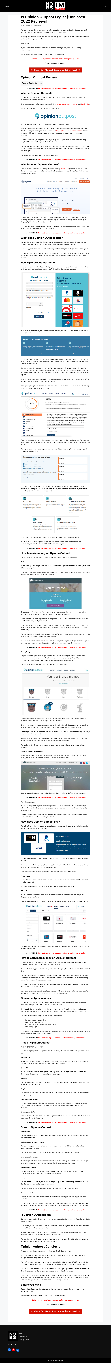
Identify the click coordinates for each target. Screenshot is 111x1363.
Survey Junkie (72, 104)
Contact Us (23, 1337)
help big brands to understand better (69, 131)
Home (7, 6)
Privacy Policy (24, 1340)
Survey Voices (62, 104)
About (21, 1334)
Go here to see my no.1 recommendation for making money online (62, 88)
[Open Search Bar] (105, 6)
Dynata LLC (65, 169)
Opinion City (85, 104)
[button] (40, 83)
